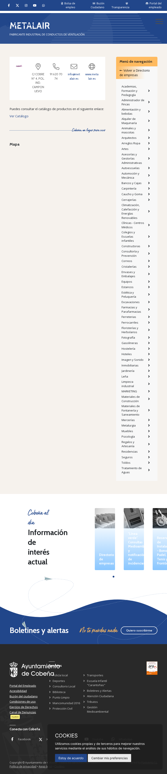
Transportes (95, 675)
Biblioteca (59, 692)
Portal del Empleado (23, 686)
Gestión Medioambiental (98, 709)
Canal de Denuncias (23, 712)
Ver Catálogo (19, 116)
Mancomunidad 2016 (66, 703)
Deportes (59, 681)
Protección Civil (62, 708)
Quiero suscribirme (139, 630)
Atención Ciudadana (100, 696)
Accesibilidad (18, 691)
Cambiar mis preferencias (109, 758)
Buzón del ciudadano (24, 696)
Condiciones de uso (23, 701)
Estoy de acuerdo (71, 758)
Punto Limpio (61, 697)
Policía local (60, 675)
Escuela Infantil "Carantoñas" (97, 683)
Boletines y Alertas (99, 691)
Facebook (24, 739)
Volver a (135, 72)
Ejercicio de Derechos (24, 707)
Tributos (92, 702)
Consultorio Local (64, 686)
